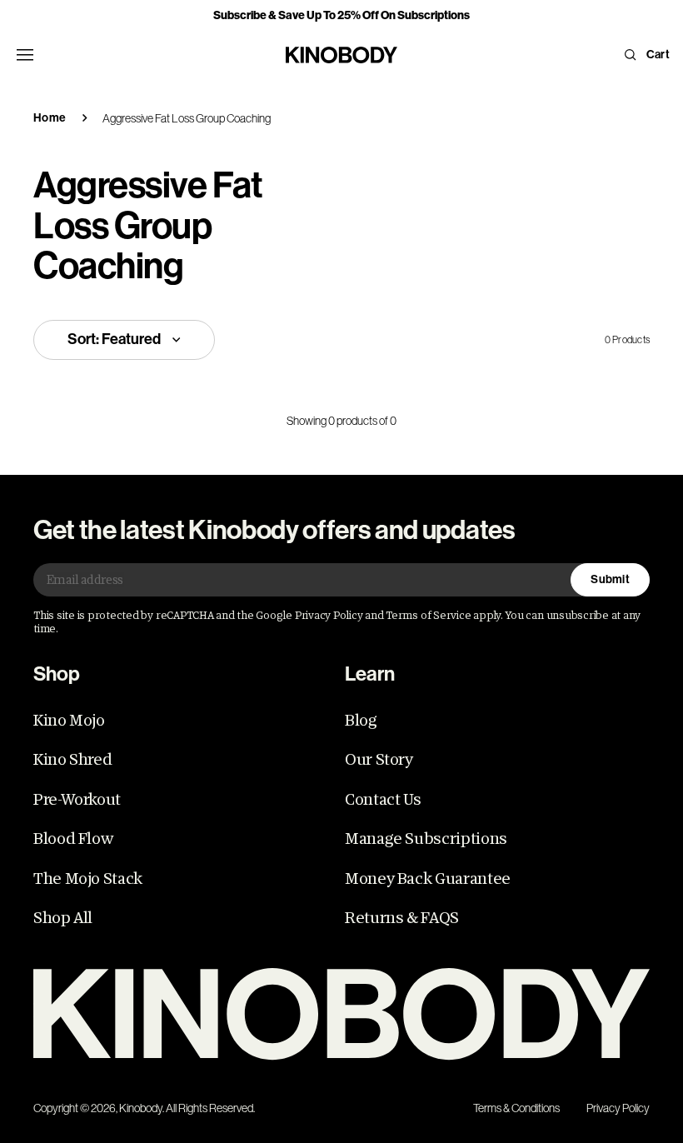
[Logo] (341, 1014)
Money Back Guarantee (428, 879)
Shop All (62, 918)
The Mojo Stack (87, 879)
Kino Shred (72, 760)
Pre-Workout (77, 800)
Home (49, 118)
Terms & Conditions (516, 1108)
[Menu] (25, 55)
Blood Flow (72, 839)
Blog (361, 721)
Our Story (379, 760)
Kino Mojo (69, 721)
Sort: (114, 339)
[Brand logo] (341, 55)
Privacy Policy (618, 1108)
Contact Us (383, 800)
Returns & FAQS (402, 918)
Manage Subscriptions (426, 839)
